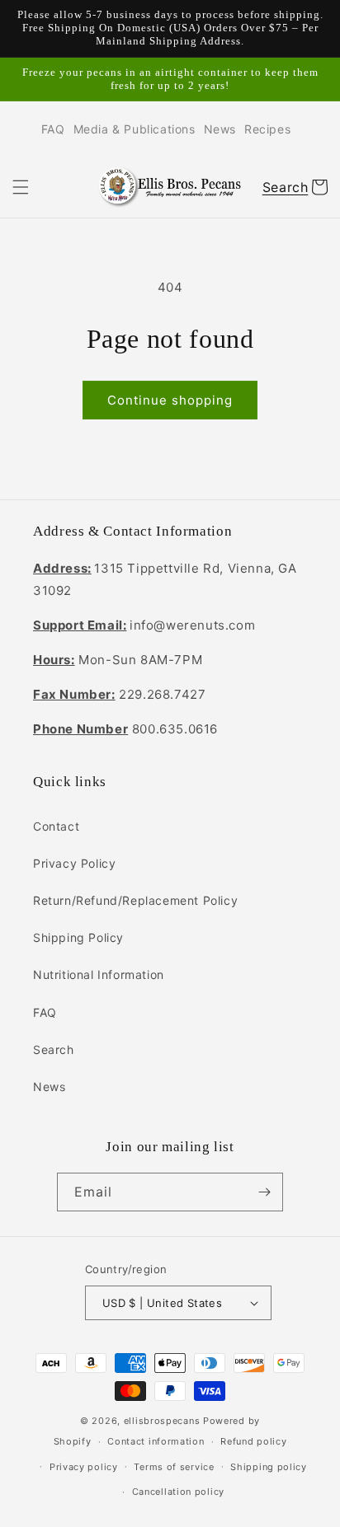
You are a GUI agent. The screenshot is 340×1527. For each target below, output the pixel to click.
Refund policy (253, 1441)
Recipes (267, 129)
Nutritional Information (98, 974)
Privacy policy (84, 1467)
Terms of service (174, 1467)
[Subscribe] (264, 1192)
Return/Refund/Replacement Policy (135, 900)
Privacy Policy (74, 863)
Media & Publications (134, 129)
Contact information (155, 1441)
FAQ (53, 129)
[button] (20, 187)
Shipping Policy (78, 937)
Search (53, 1049)
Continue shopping (170, 400)
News (220, 129)
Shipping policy (268, 1467)
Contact (56, 826)
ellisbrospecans (162, 1420)
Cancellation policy (178, 1491)
